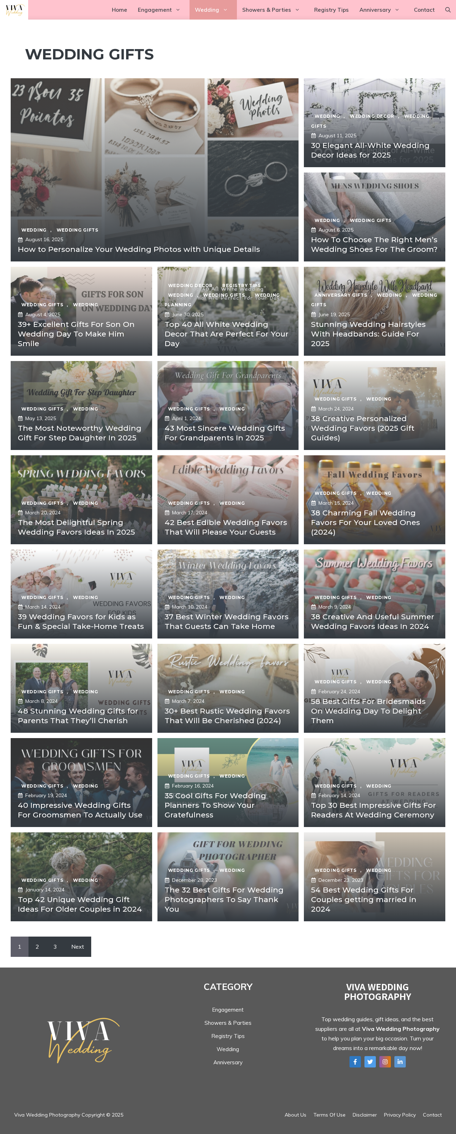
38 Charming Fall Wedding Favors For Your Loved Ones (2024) (365, 522)
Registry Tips (331, 9)
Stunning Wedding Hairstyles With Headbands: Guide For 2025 (368, 334)
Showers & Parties (266, 9)
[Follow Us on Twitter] (370, 1061)
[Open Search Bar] (448, 10)
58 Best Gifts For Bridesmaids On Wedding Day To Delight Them (368, 711)
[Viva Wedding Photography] (14, 10)
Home (119, 9)
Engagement (155, 9)
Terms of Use (330, 1115)
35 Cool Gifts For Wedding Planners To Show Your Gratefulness (215, 805)
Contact (424, 9)
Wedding (207, 9)
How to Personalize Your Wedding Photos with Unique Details (139, 249)
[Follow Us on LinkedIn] (400, 1061)
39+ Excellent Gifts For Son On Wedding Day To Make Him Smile (76, 334)
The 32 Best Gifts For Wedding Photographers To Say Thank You (224, 899)
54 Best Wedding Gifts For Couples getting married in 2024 (363, 899)
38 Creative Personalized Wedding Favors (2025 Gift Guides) (362, 428)
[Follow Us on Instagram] (385, 1061)
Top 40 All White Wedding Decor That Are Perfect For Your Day (227, 334)
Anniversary (375, 9)
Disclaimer (365, 1115)
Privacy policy (400, 1115)
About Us (295, 1115)
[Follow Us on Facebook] (355, 1061)
